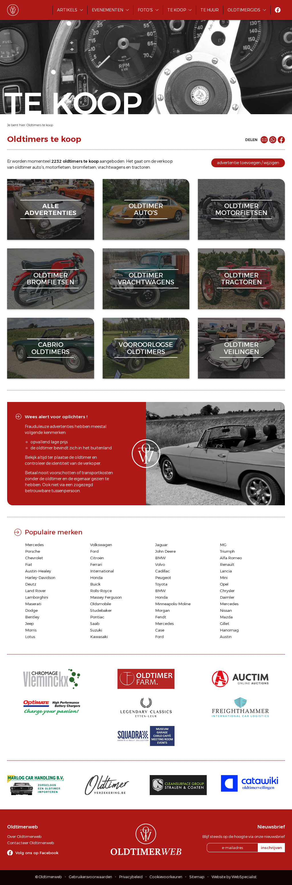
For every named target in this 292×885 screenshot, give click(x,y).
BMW (160, 558)
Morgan (162, 610)
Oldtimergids (244, 10)
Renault (227, 564)
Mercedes (34, 544)
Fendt (160, 617)
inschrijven (271, 847)
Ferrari (96, 564)
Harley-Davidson (40, 577)
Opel (224, 584)
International (102, 571)
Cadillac (162, 571)
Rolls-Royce (101, 590)
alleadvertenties (50, 209)
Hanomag (229, 630)
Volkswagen (101, 544)
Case (159, 630)
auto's (38, 167)
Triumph (227, 551)
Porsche (32, 551)
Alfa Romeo (231, 558)
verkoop (165, 161)
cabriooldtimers (50, 348)
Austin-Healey (38, 571)
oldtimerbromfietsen (50, 278)
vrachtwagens (111, 167)
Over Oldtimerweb (24, 836)
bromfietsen (84, 167)
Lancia (226, 571)
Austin (226, 636)
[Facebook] (281, 139)
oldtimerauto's (146, 209)
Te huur (209, 10)
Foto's (145, 10)
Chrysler (227, 590)
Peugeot (163, 577)
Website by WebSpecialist (234, 877)
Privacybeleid (131, 877)
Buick (95, 584)
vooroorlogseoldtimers (146, 348)
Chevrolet (34, 558)
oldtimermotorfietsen (241, 209)
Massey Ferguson (106, 597)
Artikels (67, 10)
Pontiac (97, 617)
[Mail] (264, 139)
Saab (94, 623)
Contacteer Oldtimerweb (30, 842)
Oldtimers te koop (40, 125)
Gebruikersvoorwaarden (90, 877)
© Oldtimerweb (48, 877)
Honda (96, 577)
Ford (94, 551)
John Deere (165, 551)
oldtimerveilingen (241, 348)
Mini (224, 577)
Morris (30, 630)
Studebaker (101, 610)
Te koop (176, 10)
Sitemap (196, 877)
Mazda (226, 617)
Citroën (97, 558)
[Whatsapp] (272, 139)
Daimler (227, 597)
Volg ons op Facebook (36, 852)
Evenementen (107, 10)
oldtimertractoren (241, 278)
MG (223, 544)
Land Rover (35, 590)
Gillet (224, 623)
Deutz (30, 584)
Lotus (30, 636)
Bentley (32, 617)
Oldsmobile (100, 604)
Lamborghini (36, 597)
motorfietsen (58, 167)
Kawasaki (99, 636)
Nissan (226, 610)
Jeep (29, 623)
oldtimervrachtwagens (146, 278)
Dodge (31, 610)
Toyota (161, 584)
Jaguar (161, 544)
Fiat (28, 564)
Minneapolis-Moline (172, 604)
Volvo (160, 564)
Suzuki (96, 630)
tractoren (141, 167)
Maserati (33, 604)
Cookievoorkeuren (166, 877)
